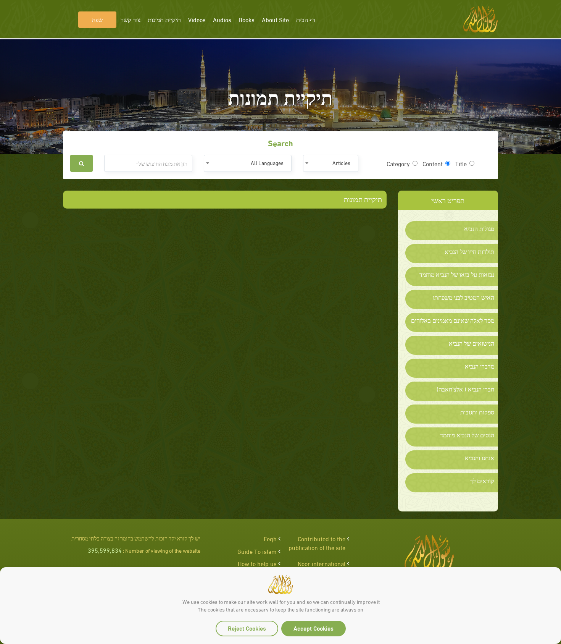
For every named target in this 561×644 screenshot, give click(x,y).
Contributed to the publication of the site (317, 543)
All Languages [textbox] (267, 163)
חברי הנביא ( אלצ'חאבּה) (465, 388)
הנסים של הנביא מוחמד (467, 434)
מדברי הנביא (479, 365)
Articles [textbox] (341, 163)
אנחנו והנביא (479, 457)
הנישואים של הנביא (471, 343)
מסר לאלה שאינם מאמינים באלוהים (452, 320)
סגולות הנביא (479, 228)
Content (432, 163)
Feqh (270, 538)
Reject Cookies (247, 627)
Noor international (321, 563)
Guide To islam (257, 551)
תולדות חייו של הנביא (469, 251)
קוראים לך (482, 480)
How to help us (257, 563)
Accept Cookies (313, 627)
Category (398, 163)
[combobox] (330, 163)
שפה (97, 19)
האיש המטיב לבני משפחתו (463, 297)
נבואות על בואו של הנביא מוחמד (456, 274)
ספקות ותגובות (477, 411)
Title (461, 163)
